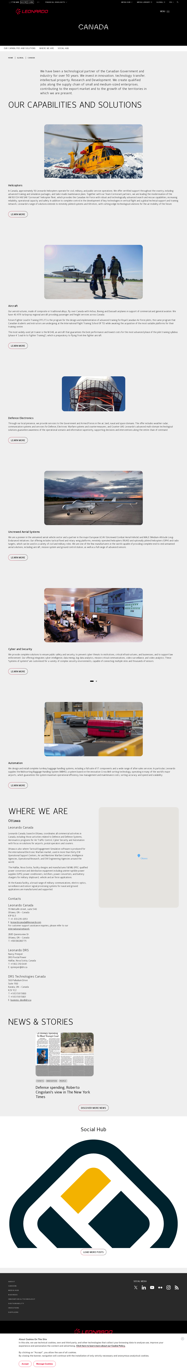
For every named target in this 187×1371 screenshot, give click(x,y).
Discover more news (93, 1108)
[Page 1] (92, 681)
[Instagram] (168, 1287)
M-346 (51, 332)
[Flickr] (160, 1287)
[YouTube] (152, 1287)
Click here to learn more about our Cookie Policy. (100, 1346)
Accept (25, 1364)
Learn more (18, 214)
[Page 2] (96, 681)
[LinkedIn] (144, 1287)
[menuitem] (127, 2)
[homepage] (32, 11)
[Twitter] (136, 1287)
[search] (178, 2)
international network (19, 929)
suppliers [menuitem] (13, 1312)
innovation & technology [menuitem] (21, 1299)
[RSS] (177, 1287)
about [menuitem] (11, 1282)
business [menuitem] (13, 1295)
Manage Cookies (44, 1364)
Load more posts (93, 1252)
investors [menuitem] (13, 1308)
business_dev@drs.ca (21, 1000)
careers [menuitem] (12, 1286)
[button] (139, 855)
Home (10, 58)
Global (20, 58)
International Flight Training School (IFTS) (84, 324)
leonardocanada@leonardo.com (26, 922)
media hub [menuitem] (13, 1290)
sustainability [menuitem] (16, 1303)
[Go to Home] (93, 1332)
